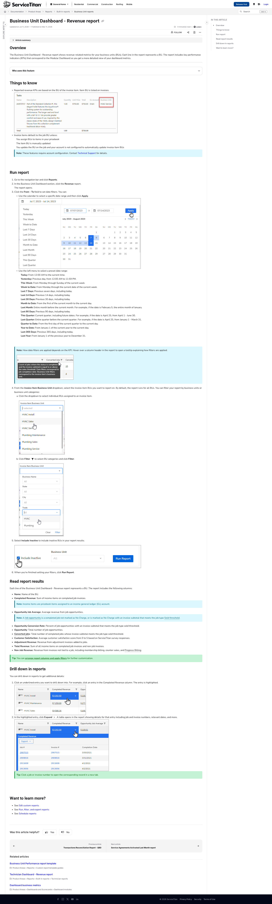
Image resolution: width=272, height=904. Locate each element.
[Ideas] (254, 4)
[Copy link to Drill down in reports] (50, 669)
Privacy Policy (186, 899)
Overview (220, 25)
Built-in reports (63, 11)
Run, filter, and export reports (34, 809)
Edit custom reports (29, 805)
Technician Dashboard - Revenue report (31, 874)
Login (266, 4)
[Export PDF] (194, 32)
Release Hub (241, 4)
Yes (52, 832)
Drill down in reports (224, 43)
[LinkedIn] (77, 899)
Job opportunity (33, 617)
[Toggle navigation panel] (5, 24)
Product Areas (34, 11)
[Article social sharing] (188, 32)
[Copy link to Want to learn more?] (50, 798)
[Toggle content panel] (207, 22)
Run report (220, 34)
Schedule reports (27, 813)
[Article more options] (200, 32)
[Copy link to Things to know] (41, 83)
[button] (253, 11)
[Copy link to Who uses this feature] (39, 71)
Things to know (222, 30)
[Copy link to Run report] (33, 172)
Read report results (224, 39)
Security (197, 899)
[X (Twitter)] (67, 899)
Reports (48, 11)
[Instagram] (62, 899)
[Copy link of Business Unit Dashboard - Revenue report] (102, 21)
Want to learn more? (224, 48)
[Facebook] (58, 899)
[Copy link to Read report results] (48, 581)
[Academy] (258, 4)
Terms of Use (209, 899)
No (68, 832)
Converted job (21, 634)
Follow (178, 32)
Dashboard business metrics (25, 885)
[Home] (22, 4)
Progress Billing (133, 650)
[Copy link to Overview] (30, 48)
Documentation (17, 11)
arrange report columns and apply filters (46, 658)
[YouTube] (72, 899)
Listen (198, 27)
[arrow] (213, 25)
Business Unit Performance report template (33, 863)
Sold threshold (171, 617)
